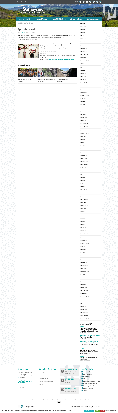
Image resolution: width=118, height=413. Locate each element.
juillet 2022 (83, 174)
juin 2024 (83, 104)
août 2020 (83, 246)
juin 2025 (83, 67)
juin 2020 (83, 252)
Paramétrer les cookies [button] (88, 410)
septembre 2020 (85, 243)
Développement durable (93, 19)
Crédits (66, 399)
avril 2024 (83, 111)
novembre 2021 (84, 199)
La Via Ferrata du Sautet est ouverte (46, 79)
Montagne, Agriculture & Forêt (89, 386)
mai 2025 (83, 70)
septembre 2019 (85, 271)
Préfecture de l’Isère (44, 378)
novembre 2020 (84, 237)
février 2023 (84, 155)
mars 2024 (83, 114)
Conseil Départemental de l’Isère (47, 375)
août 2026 (83, 26)
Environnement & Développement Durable (91, 381)
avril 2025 (83, 73)
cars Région (42, 384)
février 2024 (84, 117)
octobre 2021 (84, 202)
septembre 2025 (85, 60)
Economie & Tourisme (41, 19)
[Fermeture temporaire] (67, 72)
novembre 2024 (84, 89)
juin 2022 (83, 177)
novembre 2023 (84, 126)
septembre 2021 (85, 205)
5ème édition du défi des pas (24, 79)
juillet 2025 (83, 64)
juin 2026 (83, 32)
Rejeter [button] (102, 410)
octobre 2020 (84, 240)
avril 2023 (83, 149)
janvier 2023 (84, 158)
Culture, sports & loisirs (76, 19)
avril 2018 (83, 306)
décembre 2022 (84, 161)
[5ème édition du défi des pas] (27, 72)
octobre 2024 (84, 92)
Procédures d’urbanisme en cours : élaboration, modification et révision (89, 351)
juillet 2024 (83, 101)
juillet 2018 (83, 300)
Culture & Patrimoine (87, 374)
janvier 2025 (84, 82)
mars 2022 (83, 186)
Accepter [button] (97, 410)
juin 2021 (83, 215)
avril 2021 (83, 221)
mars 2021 (83, 224)
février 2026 (84, 45)
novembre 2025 (84, 54)
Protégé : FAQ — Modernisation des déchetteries (88, 358)
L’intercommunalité (24, 19)
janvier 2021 (84, 230)
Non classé (82, 326)
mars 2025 (83, 76)
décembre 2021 (84, 196)
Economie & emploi (87, 376)
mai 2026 (83, 35)
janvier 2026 (84, 48)
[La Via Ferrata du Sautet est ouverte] (47, 72)
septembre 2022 (85, 171)
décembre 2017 (84, 312)
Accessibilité (73, 399)
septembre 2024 (85, 95)
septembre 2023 (85, 133)
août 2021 (83, 208)
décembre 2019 (84, 265)
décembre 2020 (84, 233)
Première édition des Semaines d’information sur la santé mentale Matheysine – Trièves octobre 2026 (89, 329)
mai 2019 (83, 278)
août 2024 (83, 98)
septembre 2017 (85, 318)
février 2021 (84, 227)
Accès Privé (87, 399)
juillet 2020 (83, 249)
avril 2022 (83, 183)
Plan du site (60, 399)
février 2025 (84, 79)
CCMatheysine (22, 377)
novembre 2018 (84, 290)
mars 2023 (83, 152)
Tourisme (85, 390)
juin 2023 (83, 142)
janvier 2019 (84, 287)
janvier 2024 (84, 120)
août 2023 (83, 136)
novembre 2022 (84, 164)
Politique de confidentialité (49, 399)
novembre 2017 (84, 315)
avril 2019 (83, 281)
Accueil (28, 399)
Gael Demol (22, 32)
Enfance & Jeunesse (87, 379)
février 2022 (84, 189)
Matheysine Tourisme (45, 372)
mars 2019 (83, 284)
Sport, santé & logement (88, 388)
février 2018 (84, 309)
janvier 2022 (84, 193)
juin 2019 (83, 274)
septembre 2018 (85, 296)
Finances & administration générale (90, 383)
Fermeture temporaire (62, 79)
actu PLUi (82, 348)
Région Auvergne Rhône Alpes (46, 381)
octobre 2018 (84, 293)
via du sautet (97, 335)
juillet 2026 (83, 29)
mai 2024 (83, 108)
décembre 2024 (84, 86)
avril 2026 (83, 38)
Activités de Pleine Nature (89, 335)
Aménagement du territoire (88, 372)
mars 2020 (83, 256)
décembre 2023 (84, 123)
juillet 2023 (83, 139)
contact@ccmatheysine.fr (26, 375)
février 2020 (84, 259)
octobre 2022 (84, 167)
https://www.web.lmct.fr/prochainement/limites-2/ (61, 59)
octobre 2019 (84, 268)
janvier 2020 (84, 262)
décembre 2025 (84, 51)
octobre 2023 (84, 130)
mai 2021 (83, 218)
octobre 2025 (84, 57)
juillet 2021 (83, 211)
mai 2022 (83, 180)
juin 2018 (83, 303)
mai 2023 (83, 145)
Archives (30, 23)
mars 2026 (83, 41)
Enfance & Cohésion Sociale (59, 19)
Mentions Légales (36, 399)
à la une (23, 23)
